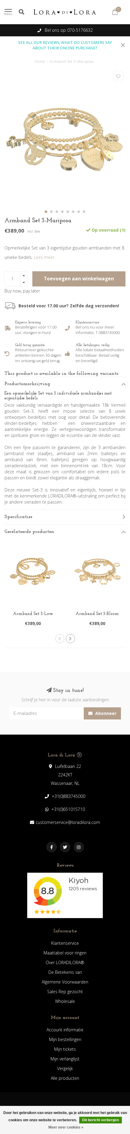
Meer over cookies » (65, 1127)
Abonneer (105, 713)
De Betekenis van (65, 972)
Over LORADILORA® (65, 962)
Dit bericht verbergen (100, 1120)
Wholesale (65, 1001)
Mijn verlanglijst (65, 1059)
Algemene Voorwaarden (65, 982)
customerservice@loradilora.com (68, 822)
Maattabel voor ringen (65, 953)
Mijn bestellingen (65, 1039)
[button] (46, 211)
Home (40, 61)
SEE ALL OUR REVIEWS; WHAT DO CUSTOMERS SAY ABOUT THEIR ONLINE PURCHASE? (65, 45)
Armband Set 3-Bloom (97, 614)
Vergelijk (65, 1068)
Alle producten (65, 1078)
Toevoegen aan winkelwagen (79, 279)
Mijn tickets (65, 1049)
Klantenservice (65, 943)
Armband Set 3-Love (33, 614)
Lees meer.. (45, 257)
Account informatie (65, 1030)
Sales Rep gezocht (65, 991)
